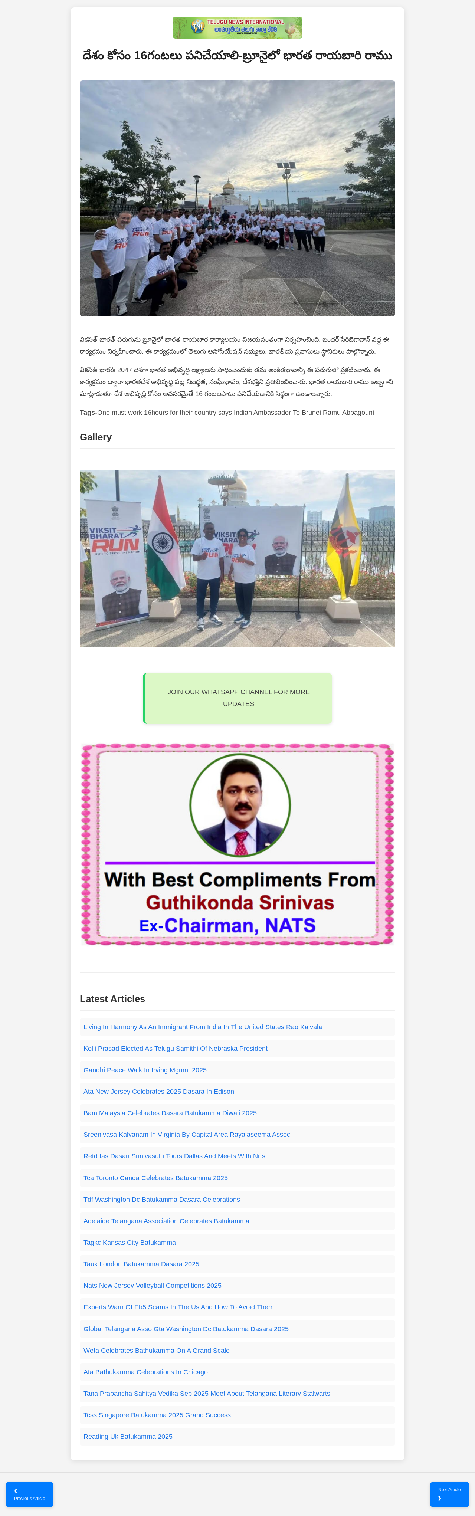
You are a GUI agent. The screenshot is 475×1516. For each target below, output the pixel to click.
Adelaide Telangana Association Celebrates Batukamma (166, 1221)
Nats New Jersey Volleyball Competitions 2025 (152, 1285)
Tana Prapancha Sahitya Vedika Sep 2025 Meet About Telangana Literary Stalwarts (206, 1393)
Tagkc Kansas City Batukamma (129, 1242)
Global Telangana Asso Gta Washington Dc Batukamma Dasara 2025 (186, 1329)
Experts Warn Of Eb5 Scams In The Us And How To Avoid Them (178, 1307)
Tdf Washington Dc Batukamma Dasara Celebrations (161, 1199)
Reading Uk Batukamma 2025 (128, 1436)
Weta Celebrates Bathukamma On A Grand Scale (156, 1350)
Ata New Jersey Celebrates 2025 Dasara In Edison (158, 1091)
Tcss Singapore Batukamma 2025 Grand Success (157, 1415)
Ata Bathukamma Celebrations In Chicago (145, 1372)
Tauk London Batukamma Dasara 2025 (141, 1264)
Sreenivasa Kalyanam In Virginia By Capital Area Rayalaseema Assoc (186, 1134)
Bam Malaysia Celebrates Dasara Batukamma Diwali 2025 (170, 1113)
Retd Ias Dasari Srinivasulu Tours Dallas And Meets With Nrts (174, 1156)
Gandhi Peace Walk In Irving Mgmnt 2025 (145, 1070)
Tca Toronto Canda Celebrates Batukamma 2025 (155, 1178)
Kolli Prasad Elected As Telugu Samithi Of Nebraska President (175, 1048)
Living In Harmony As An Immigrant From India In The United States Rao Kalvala (202, 1027)
